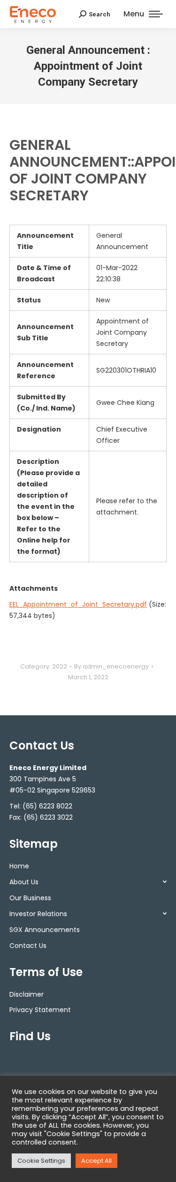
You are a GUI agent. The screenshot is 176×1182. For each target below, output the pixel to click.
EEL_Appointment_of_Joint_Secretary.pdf (78, 604)
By (111, 666)
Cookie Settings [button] (41, 1160)
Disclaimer (26, 994)
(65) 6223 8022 (47, 806)
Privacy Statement (40, 1009)
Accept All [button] (96, 1160)
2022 (59, 666)
